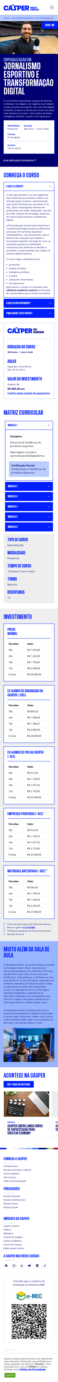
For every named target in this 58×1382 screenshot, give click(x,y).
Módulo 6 (13, 527)
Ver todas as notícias (18, 1084)
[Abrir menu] (51, 7)
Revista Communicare (14, 1199)
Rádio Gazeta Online (14, 1248)
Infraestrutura (11, 1166)
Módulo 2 (13, 486)
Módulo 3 (13, 496)
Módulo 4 (13, 506)
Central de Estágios (13, 1237)
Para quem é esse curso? (19, 313)
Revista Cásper (11, 1207)
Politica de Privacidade (15, 1181)
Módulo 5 (13, 516)
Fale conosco (10, 1177)
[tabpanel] (29, 1116)
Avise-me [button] (49, 25)
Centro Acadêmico (13, 1240)
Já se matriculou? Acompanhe (19, 160)
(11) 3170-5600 (28, 927)
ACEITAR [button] (10, 1375)
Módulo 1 (12, 425)
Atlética (7, 1229)
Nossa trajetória (11, 1173)
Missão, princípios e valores (17, 1169)
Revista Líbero (11, 1203)
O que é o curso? (14, 186)
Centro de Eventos (13, 1244)
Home (6, 18)
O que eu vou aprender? (18, 303)
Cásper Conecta (11, 1226)
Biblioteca (8, 1233)
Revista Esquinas (12, 1196)
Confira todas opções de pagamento (28, 393)
